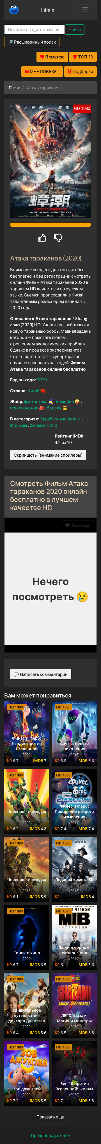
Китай (33, 390)
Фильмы (19, 425)
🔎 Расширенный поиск (32, 41)
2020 (42, 379)
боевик (54, 407)
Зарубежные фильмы (62, 418)
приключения (24, 407)
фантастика (36, 401)
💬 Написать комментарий (41, 674)
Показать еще (50, 1116)
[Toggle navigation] (84, 9)
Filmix (47, 9)
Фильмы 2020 (43, 425)
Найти (74, 29)
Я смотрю (80, 525)
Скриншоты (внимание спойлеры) (48, 454)
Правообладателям (50, 1135)
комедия (65, 401)
